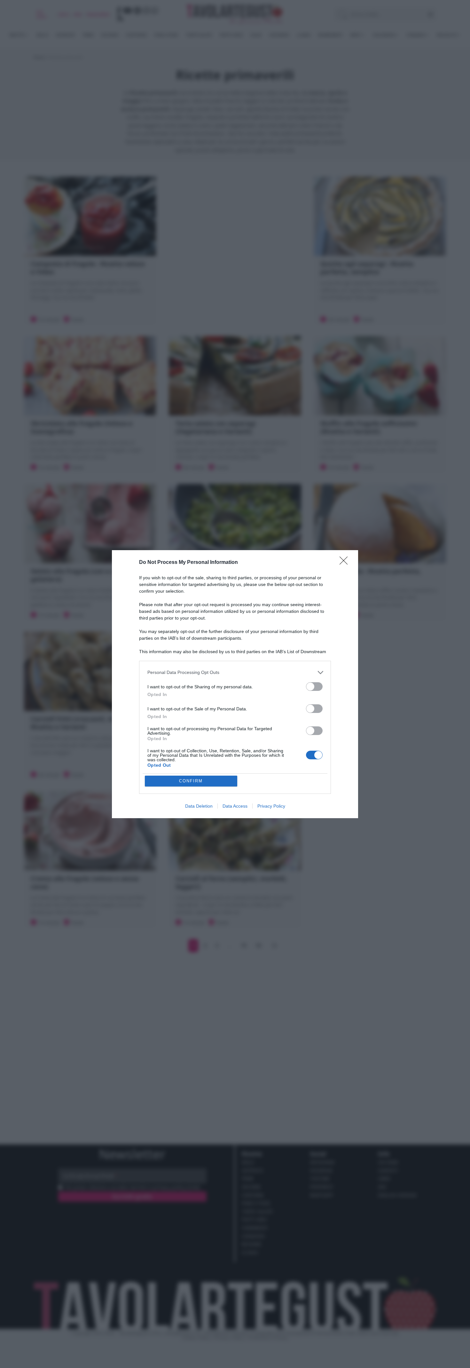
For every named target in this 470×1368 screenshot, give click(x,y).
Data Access (235, 806)
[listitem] (235, 672)
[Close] (346, 563)
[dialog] (235, 684)
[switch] (314, 686)
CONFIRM (191, 781)
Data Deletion (199, 806)
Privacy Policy (271, 806)
